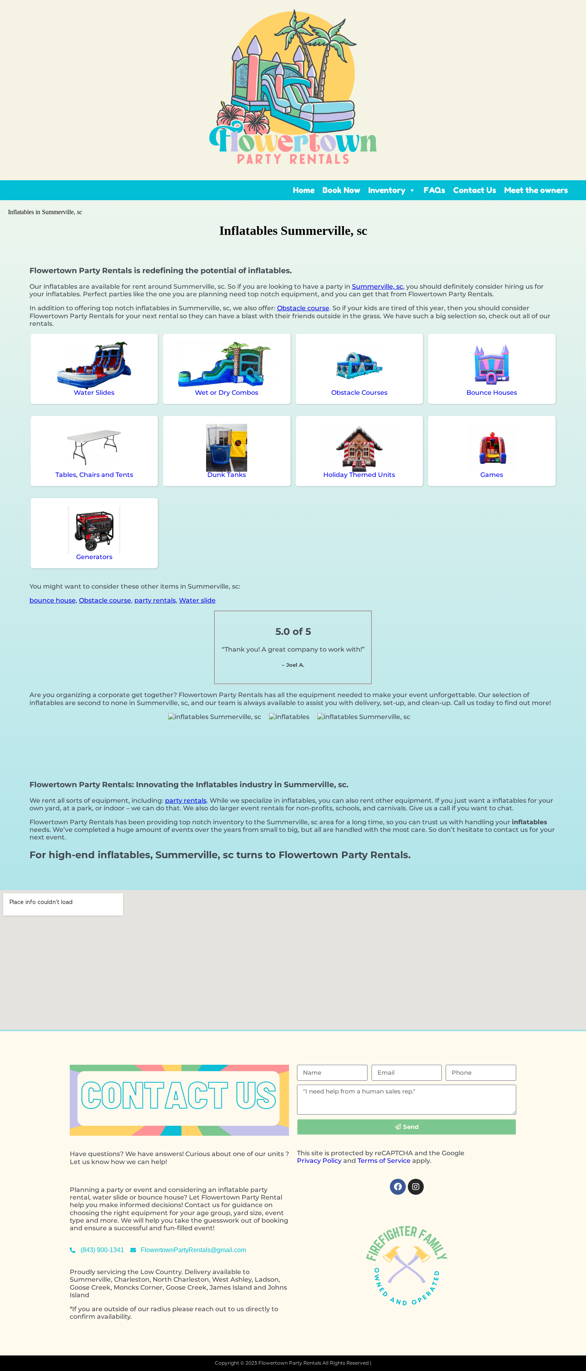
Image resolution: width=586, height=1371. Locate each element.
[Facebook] (398, 1187)
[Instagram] (416, 1187)
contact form (235, 1228)
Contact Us (474, 190)
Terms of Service (384, 1160)
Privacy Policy (319, 1160)
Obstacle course (303, 308)
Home (304, 190)
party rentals (155, 600)
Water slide (197, 600)
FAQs (434, 190)
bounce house (52, 600)
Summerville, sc (377, 286)
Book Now (341, 190)
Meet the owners (536, 190)
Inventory (386, 190)
